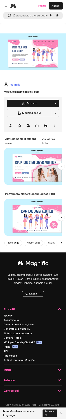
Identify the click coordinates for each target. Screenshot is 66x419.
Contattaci (11, 390)
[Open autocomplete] (8, 15)
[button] (33, 294)
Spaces (8, 315)
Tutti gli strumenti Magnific (19, 360)
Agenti (10, 346)
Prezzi (42, 5)
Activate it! (49, 413)
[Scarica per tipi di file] (55, 103)
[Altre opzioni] (54, 125)
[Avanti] (61, 166)
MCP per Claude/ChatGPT (22, 342)
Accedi (56, 5)
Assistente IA (11, 320)
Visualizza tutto (48, 141)
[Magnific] (33, 264)
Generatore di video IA (17, 329)
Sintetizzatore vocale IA (18, 333)
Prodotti (9, 309)
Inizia (7, 370)
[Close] (61, 413)
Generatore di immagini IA (19, 324)
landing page (33, 242)
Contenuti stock (13, 337)
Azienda (9, 380)
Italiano (33, 293)
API (6, 351)
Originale (24, 31)
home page (13, 242)
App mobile (10, 355)
